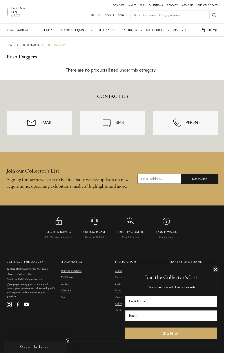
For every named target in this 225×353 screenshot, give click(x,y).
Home (10, 45)
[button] (35, 347)
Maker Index (136, 5)
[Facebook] (17, 304)
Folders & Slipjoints (72, 30)
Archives (180, 30)
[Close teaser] (68, 341)
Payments (118, 5)
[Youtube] (26, 304)
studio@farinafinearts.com (28, 279)
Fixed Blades (105, 30)
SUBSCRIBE (199, 178)
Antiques (130, 30)
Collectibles (155, 30)
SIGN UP (171, 333)
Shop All (49, 30)
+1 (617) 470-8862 (23, 274)
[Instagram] (9, 304)
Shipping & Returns (71, 271)
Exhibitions (156, 5)
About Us (187, 5)
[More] (91, 30)
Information (72, 262)
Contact (172, 5)
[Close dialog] (215, 269)
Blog (63, 297)
